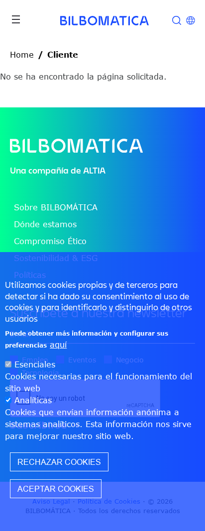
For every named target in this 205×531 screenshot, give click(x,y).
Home (22, 54)
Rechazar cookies (59, 461)
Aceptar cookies (55, 488)
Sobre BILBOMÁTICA (56, 207)
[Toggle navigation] (16, 19)
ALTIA (94, 170)
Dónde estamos (45, 224)
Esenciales (34, 364)
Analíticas (33, 400)
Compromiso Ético (50, 241)
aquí (58, 344)
